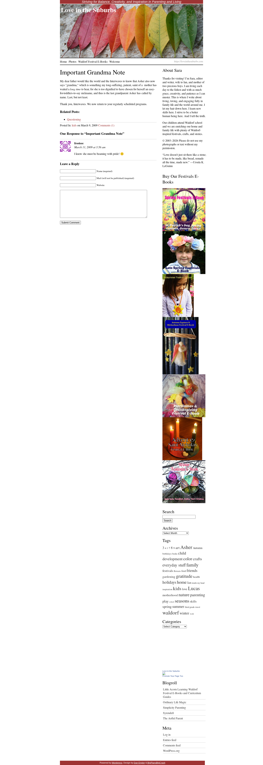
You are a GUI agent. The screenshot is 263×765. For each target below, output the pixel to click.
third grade (190, 607)
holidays (169, 582)
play (165, 601)
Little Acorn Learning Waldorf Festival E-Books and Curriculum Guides (182, 693)
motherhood (170, 595)
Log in (167, 734)
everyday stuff (174, 565)
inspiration (167, 589)
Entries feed (169, 740)
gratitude (184, 576)
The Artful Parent (173, 718)
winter (184, 613)
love (184, 589)
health (196, 576)
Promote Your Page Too (172, 676)
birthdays (167, 553)
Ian (189, 582)
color (187, 558)
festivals (167, 570)
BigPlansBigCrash (156, 763)
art (178, 547)
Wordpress (117, 763)
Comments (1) (106, 125)
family (192, 564)
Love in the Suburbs (88, 9)
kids (74, 125)
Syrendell (168, 713)
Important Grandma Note (92, 72)
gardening (168, 577)
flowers (177, 571)
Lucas (194, 588)
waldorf (170, 612)
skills (193, 601)
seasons (182, 600)
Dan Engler (139, 763)
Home (63, 61)
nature (184, 594)
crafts (197, 558)
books (174, 553)
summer (178, 606)
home (182, 582)
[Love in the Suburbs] (163, 674)
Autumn (197, 548)
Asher (186, 547)
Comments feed (172, 745)
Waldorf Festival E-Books (93, 61)
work (192, 614)
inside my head (198, 583)
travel (197, 607)
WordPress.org (171, 750)
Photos (72, 61)
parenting (197, 594)
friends (192, 570)
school (171, 602)
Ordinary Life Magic (174, 702)
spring (167, 606)
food (183, 571)
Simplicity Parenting (174, 707)
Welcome (114, 61)
